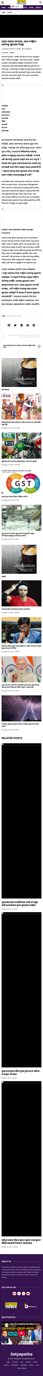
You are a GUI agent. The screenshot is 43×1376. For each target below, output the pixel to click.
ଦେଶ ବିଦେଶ (14, 1365)
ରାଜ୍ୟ (21, 1362)
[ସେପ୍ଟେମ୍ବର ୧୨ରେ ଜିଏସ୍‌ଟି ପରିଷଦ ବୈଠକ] (21, 481)
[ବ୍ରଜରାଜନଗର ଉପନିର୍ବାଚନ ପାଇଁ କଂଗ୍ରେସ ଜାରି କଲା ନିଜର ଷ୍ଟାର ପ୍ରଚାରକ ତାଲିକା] (21, 821)
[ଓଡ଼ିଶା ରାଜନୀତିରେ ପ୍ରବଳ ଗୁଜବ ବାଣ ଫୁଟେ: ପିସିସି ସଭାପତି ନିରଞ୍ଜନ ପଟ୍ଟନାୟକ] (21, 1158)
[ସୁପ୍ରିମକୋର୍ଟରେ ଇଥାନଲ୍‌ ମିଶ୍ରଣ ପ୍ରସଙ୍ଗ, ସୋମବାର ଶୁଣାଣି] (21, 446)
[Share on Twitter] (15, 325)
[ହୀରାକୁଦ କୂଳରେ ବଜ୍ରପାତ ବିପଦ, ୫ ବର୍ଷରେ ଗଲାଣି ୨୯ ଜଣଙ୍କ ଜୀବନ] (21, 708)
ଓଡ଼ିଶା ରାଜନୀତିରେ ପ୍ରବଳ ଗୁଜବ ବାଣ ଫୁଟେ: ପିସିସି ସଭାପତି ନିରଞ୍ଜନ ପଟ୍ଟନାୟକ (21, 1241)
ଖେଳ (37, 1365)
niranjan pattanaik (14, 316)
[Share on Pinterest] (27, 325)
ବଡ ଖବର (5, 53)
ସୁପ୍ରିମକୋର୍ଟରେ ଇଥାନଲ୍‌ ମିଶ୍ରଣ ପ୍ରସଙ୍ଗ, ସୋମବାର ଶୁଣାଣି (19, 461)
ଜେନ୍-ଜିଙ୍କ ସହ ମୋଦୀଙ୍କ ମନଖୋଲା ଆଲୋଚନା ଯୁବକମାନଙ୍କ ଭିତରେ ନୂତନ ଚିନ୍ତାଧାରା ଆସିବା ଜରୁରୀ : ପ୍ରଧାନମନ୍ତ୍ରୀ (20, 686)
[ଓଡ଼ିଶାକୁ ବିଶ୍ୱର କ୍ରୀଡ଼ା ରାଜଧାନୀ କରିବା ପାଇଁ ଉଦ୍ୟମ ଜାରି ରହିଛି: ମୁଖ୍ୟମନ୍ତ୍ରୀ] (21, 406)
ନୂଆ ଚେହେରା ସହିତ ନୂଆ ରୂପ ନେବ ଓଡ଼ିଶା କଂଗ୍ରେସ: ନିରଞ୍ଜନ (20, 1072)
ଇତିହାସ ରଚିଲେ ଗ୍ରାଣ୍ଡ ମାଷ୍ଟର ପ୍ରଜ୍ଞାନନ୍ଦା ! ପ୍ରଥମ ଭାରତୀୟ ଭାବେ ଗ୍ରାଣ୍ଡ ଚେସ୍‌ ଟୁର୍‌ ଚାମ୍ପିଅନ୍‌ (21, 647)
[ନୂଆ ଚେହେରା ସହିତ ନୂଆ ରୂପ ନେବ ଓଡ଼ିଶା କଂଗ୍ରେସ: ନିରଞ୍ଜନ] (21, 989)
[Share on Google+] (21, 325)
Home (3, 7)
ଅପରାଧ (31, 1365)
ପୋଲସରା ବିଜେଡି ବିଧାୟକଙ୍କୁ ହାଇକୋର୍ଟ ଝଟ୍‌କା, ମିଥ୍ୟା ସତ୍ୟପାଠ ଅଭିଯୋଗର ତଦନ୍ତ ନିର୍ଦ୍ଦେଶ (24, 336)
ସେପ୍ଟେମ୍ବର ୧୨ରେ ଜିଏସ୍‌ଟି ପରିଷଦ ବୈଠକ (15, 496)
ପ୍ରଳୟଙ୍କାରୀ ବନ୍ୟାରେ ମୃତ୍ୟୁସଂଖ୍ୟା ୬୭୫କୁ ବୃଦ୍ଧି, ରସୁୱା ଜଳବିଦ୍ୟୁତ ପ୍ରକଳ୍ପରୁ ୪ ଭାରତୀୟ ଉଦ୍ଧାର (18, 534)
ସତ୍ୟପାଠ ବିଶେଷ (21, 1368)
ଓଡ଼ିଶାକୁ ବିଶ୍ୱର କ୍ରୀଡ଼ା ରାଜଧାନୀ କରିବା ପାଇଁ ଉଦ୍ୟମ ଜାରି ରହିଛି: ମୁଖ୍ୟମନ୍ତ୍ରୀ (21, 423)
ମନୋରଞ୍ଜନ (24, 1365)
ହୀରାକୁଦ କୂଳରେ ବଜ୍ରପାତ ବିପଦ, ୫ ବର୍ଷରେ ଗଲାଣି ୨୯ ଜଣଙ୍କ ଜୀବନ (20, 725)
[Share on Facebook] (9, 325)
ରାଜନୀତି (24, 7)
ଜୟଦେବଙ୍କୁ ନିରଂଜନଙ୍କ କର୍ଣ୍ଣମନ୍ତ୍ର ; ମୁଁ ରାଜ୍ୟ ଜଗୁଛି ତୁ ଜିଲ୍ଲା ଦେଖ (19, 346)
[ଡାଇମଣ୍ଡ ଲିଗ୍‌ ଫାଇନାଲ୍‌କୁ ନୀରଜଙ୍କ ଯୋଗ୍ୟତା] (21, 593)
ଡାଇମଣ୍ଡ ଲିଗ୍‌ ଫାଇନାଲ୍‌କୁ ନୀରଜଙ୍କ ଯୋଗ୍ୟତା (16, 609)
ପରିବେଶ (38, 7)
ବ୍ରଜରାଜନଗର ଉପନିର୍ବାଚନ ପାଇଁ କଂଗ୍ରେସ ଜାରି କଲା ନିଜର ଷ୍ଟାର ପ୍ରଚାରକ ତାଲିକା (20, 903)
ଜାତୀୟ (31, 7)
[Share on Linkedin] (34, 325)
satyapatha (28, 49)
